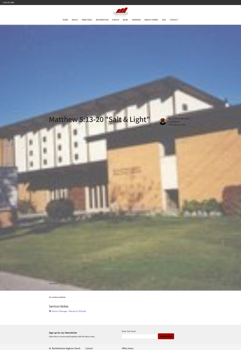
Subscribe (166, 336)
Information (102, 19)
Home (65, 19)
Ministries (87, 19)
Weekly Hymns (151, 19)
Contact (174, 19)
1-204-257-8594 (8, 2)
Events (115, 19)
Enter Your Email (129, 331)
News (125, 19)
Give (164, 19)
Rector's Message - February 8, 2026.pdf (69, 311)
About (75, 19)
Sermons (136, 19)
